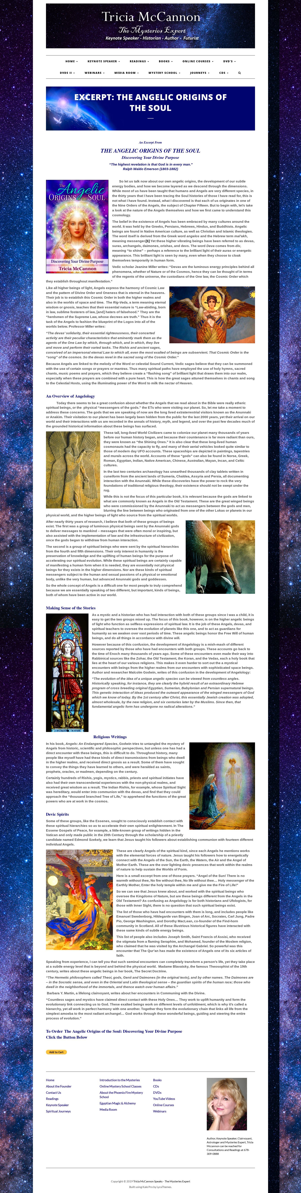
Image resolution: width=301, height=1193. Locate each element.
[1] (148, 241)
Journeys (199, 72)
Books (165, 61)
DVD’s (228, 61)
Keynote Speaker (103, 61)
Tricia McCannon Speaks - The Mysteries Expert (161, 1181)
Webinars (94, 72)
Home (70, 61)
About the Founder (58, 1086)
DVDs (157, 1092)
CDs (223, 72)
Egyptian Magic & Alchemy (118, 1103)
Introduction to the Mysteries (120, 1080)
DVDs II (66, 72)
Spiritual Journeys (58, 1111)
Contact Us (53, 1092)
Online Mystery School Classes (120, 1086)
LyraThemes (164, 1186)
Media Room (125, 72)
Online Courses (197, 61)
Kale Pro (147, 1186)
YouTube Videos (164, 1099)
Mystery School (164, 72)
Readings (138, 61)
